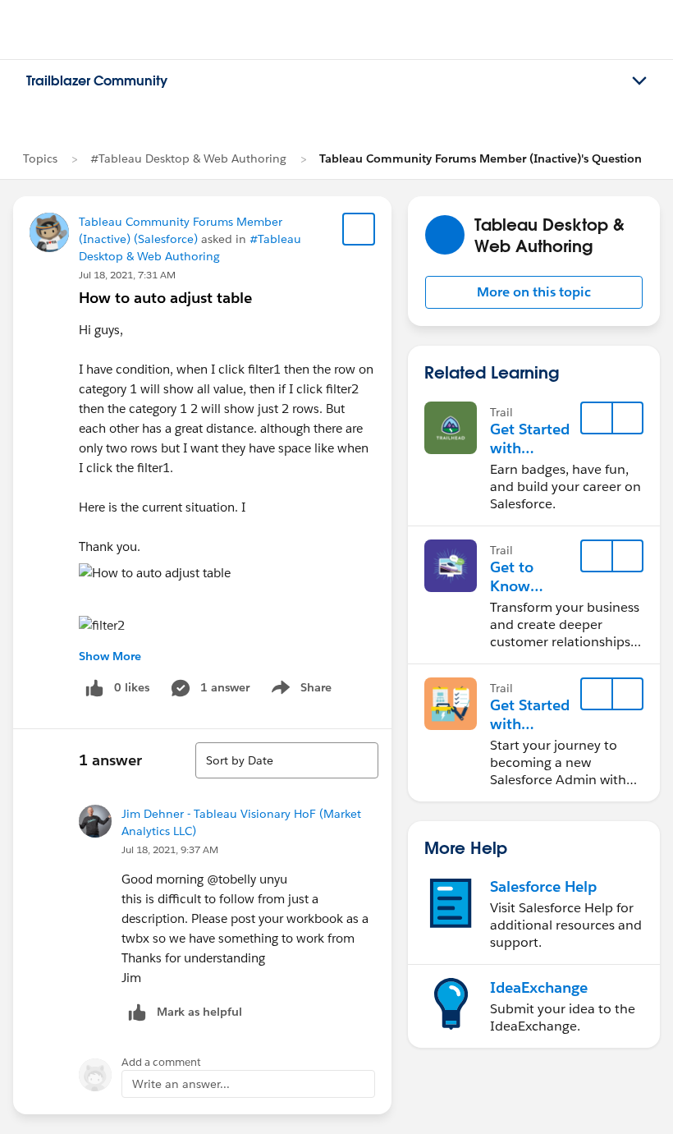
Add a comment (161, 1062)
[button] (534, 292)
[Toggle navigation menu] (639, 81)
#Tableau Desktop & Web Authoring (188, 158)
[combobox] (286, 760)
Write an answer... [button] (181, 1084)
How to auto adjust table (165, 297)
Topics (40, 158)
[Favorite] (358, 229)
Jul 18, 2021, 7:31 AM (127, 275)
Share (299, 690)
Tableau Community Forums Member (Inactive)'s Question (480, 158)
